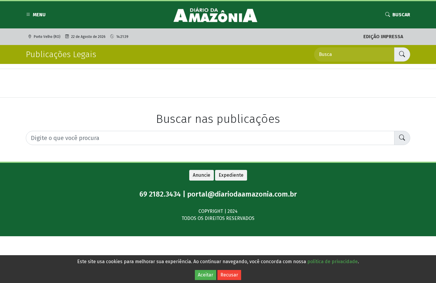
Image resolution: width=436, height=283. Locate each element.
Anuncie (201, 175)
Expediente (231, 175)
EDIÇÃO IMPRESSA (383, 36)
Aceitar (205, 275)
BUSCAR (401, 14)
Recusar (229, 275)
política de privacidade (332, 261)
